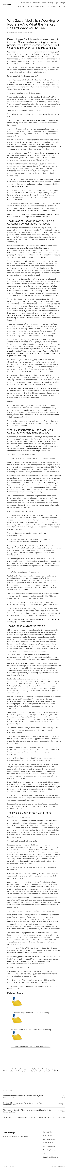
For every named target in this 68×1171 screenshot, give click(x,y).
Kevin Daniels (16, 32)
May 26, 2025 (61, 1117)
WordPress (62, 1167)
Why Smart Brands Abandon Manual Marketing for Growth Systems (28, 1117)
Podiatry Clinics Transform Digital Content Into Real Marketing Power (22, 1104)
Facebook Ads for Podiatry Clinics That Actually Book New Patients (23, 1097)
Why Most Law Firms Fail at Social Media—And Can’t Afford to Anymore (14, 1070)
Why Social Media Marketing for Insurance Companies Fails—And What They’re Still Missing (46, 1070)
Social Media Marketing (27, 32)
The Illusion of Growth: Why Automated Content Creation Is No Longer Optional (27, 1111)
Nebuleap (7, 4)
